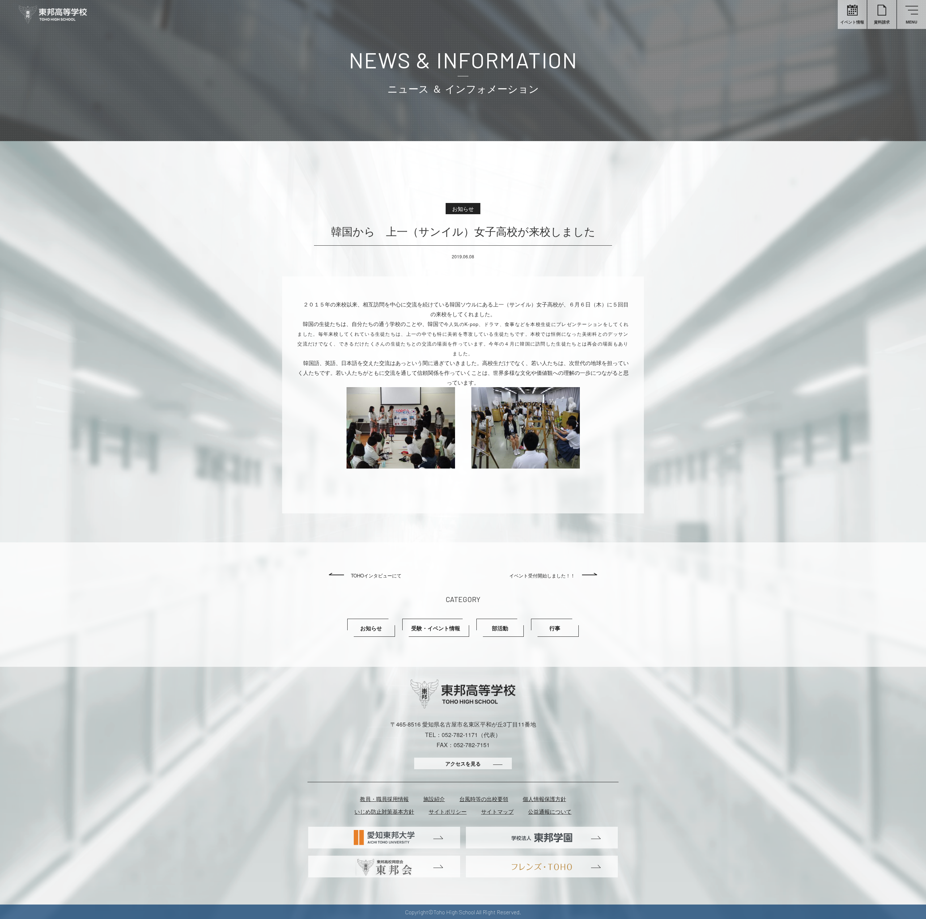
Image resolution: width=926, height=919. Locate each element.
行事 (554, 628)
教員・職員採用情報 (384, 798)
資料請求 (882, 22)
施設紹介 (434, 798)
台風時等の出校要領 (483, 798)
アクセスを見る (463, 763)
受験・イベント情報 (435, 628)
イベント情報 (852, 22)
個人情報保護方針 (544, 798)
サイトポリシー (448, 811)
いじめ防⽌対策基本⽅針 (384, 811)
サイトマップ (497, 811)
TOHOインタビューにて (376, 575)
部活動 (500, 628)
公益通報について (550, 811)
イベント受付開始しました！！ (542, 575)
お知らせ (371, 628)
